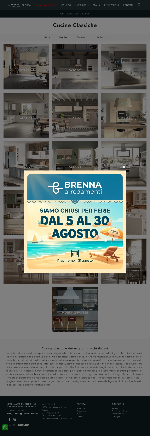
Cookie (16, 413)
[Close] (124, 166)
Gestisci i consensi (30, 413)
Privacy (9, 413)
